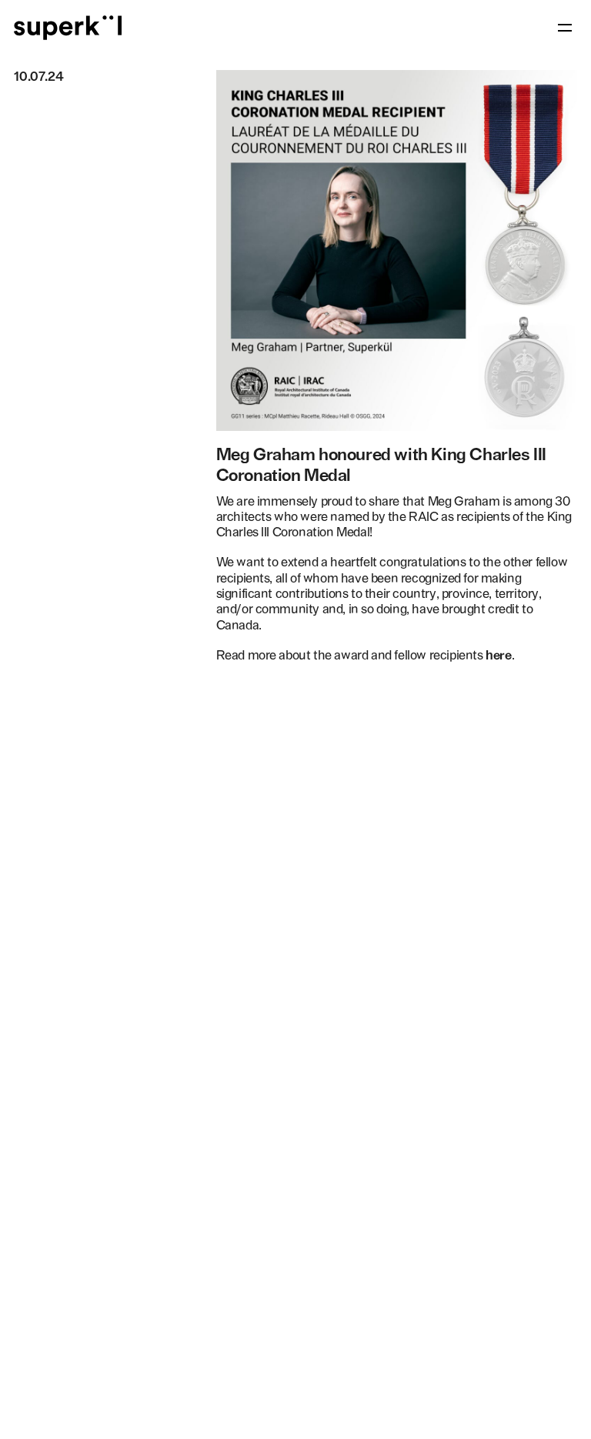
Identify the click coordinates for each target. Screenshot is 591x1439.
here (498, 655)
